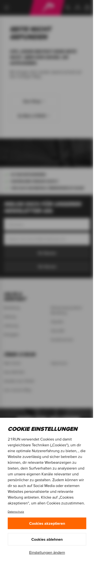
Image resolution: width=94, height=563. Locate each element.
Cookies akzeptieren (47, 523)
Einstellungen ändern (47, 552)
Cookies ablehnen (47, 539)
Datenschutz (16, 511)
